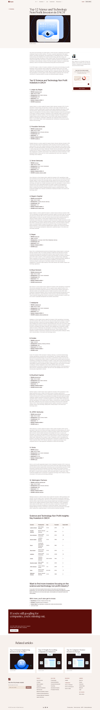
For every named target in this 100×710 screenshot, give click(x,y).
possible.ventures (38, 128)
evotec (36, 350)
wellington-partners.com (40, 482)
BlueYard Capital (33, 563)
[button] (36, 1)
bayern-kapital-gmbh (39, 208)
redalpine (32, 554)
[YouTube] (47, 707)
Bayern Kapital (33, 539)
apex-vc (37, 424)
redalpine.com (38, 304)
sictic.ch (36, 449)
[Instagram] (45, 707)
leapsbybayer (38, 101)
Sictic (31, 570)
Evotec (31, 558)
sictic (36, 459)
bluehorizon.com (38, 272)
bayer (36, 246)
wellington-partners (39, 492)
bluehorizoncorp (38, 282)
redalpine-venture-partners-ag (41, 314)
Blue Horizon (32, 550)
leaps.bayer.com (38, 92)
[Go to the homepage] (9, 679)
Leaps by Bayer (33, 527)
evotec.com (37, 340)
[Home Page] (10, 1)
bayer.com (37, 236)
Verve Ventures (33, 535)
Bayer (31, 545)
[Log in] (83, 1)
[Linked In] (43, 707)
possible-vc (37, 138)
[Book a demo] (88, 2)
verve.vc (37, 163)
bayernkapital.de (38, 198)
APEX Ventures (33, 566)
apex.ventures (38, 414)
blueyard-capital (38, 387)
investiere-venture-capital (40, 172)
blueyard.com (38, 377)
